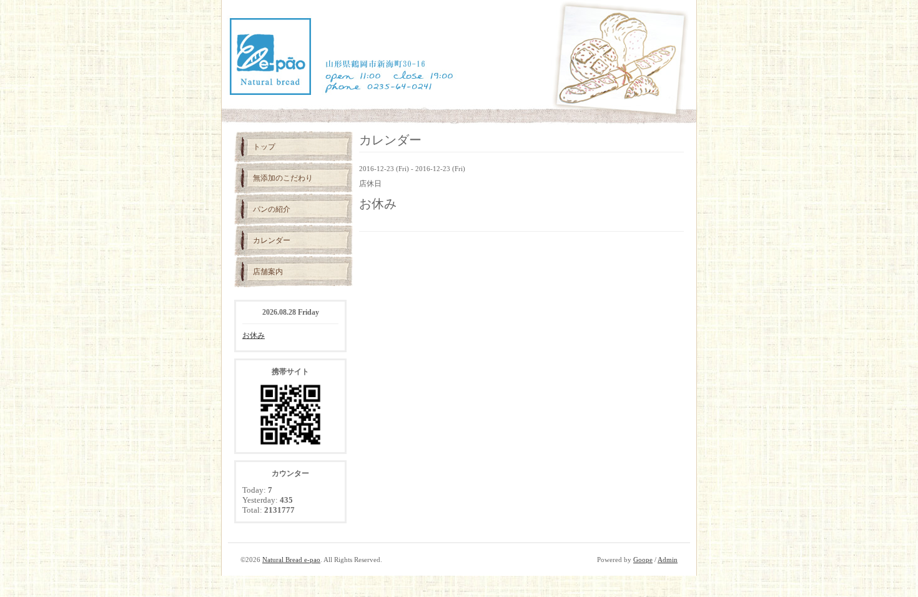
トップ (264, 146)
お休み (253, 335)
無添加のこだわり (283, 178)
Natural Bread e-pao (291, 559)
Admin (668, 559)
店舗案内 (268, 271)
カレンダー (271, 240)
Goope (643, 559)
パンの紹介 (271, 209)
